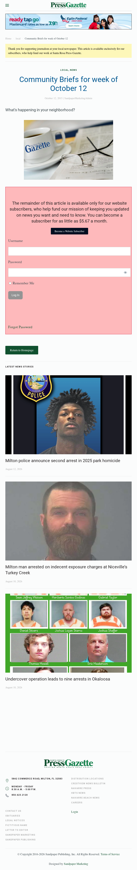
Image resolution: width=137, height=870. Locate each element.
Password (15, 261)
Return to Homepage (22, 350)
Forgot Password (20, 326)
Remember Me (23, 283)
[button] (7, 5)
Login (74, 811)
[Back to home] (68, 5)
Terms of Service (110, 854)
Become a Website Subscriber (69, 231)
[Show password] (125, 272)
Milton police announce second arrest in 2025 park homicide (62, 460)
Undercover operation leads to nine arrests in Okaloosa (57, 679)
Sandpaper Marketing (76, 864)
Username (15, 240)
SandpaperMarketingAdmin (78, 98)
